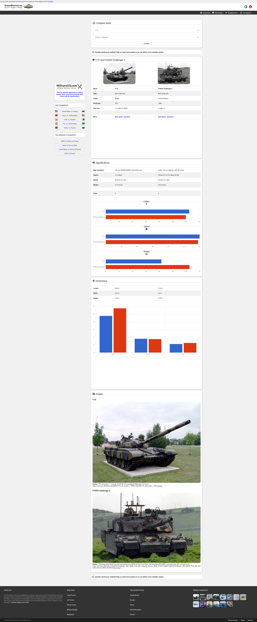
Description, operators (122, 117)
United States (134, 595)
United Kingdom (135, 610)
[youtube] (250, 7)
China (132, 605)
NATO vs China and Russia (69, 141)
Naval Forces (71, 605)
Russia (132, 600)
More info (50, 1)
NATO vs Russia (70, 153)
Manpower (70, 614)
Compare (146, 43)
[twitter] (245, 7)
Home (243, 620)
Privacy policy (233, 620)
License (159, 486)
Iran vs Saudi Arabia (70, 124)
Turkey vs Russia (70, 128)
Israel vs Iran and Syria (69, 145)
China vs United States (69, 115)
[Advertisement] (70, 50)
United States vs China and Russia (70, 149)
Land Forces (71, 595)
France (132, 614)
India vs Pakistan (70, 120)
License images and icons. (20, 602)
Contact (250, 620)
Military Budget (72, 610)
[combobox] (147, 30)
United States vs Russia (70, 111)
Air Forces (70, 600)
